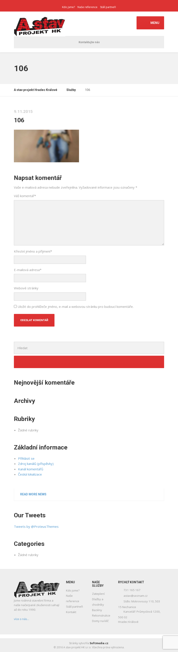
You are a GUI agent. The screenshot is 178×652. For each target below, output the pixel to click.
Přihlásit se (26, 458)
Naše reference (87, 7)
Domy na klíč (100, 621)
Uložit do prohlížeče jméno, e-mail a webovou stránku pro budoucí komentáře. (76, 306)
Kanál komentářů (30, 469)
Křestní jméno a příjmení (33, 251)
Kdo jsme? (68, 7)
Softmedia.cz (99, 643)
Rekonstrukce (101, 615)
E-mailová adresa (27, 270)
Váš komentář (25, 196)
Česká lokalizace (30, 474)
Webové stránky (26, 288)
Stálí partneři (108, 7)
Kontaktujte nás (89, 42)
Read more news (33, 494)
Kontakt (71, 612)
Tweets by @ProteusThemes (36, 526)
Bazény (97, 610)
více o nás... (21, 619)
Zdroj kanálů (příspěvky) (36, 463)
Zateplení (98, 594)
